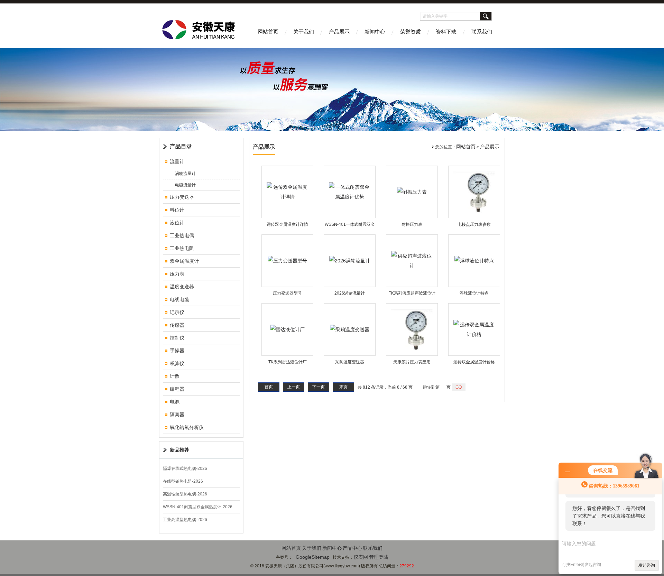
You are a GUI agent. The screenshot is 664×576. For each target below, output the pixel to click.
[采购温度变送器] (349, 329)
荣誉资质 (410, 32)
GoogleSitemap (313, 557)
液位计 (177, 222)
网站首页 (268, 32)
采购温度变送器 (349, 362)
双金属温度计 (184, 261)
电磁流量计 (185, 185)
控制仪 (177, 338)
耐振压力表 (412, 224)
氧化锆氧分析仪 (187, 427)
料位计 (177, 210)
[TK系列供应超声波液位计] (412, 260)
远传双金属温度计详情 (287, 224)
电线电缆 (179, 299)
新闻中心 (375, 32)
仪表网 (360, 557)
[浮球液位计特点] (474, 260)
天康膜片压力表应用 (412, 362)
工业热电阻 (182, 248)
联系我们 (481, 32)
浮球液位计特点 (474, 293)
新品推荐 (179, 450)
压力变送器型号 (287, 293)
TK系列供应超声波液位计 (412, 293)
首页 (269, 386)
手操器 (177, 350)
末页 (343, 386)
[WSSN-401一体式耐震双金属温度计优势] (349, 191)
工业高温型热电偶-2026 (185, 519)
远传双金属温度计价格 (474, 362)
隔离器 (177, 414)
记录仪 (177, 312)
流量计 (177, 161)
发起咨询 (646, 565)
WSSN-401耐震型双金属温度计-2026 (197, 506)
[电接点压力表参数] (474, 191)
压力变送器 (182, 197)
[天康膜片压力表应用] (412, 329)
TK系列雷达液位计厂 (287, 362)
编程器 (177, 389)
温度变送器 (182, 286)
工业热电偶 (182, 235)
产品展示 (339, 32)
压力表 (177, 274)
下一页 (318, 386)
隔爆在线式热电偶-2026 (185, 468)
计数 (174, 376)
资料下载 (446, 32)
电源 (174, 402)
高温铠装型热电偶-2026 (185, 494)
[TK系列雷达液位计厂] (287, 329)
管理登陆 (378, 557)
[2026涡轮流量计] (349, 260)
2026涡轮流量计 (349, 293)
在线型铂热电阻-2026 (183, 481)
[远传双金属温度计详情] (287, 191)
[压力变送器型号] (287, 260)
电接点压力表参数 (474, 224)
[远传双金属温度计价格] (474, 329)
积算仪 (177, 363)
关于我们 (303, 32)
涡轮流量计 (185, 173)
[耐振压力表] (412, 191)
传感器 (177, 325)
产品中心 (352, 548)
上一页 (293, 386)
